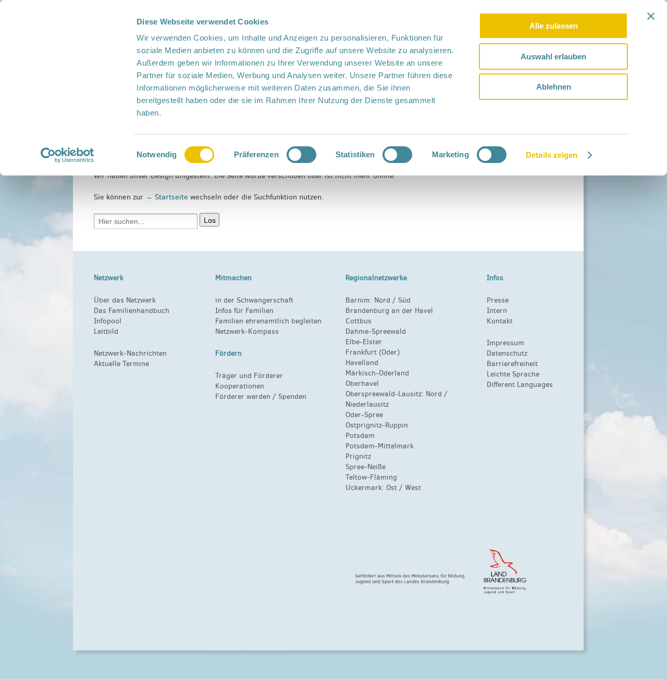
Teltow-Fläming (371, 477)
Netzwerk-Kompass (247, 331)
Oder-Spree (364, 415)
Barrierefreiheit (512, 364)
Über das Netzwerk (125, 300)
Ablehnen (553, 86)
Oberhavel (362, 383)
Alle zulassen (553, 25)
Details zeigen (551, 154)
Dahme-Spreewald (375, 331)
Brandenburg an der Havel (389, 311)
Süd (403, 300)
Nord (382, 300)
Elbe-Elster (363, 342)
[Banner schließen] (650, 16)
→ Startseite (167, 197)
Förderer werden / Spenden (260, 396)
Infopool (107, 321)
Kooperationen (239, 386)
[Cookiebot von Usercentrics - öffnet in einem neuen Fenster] (67, 155)
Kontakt (500, 321)
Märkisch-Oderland (377, 373)
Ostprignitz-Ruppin (376, 425)
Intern (497, 311)
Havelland (361, 363)
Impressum (505, 343)
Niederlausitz (367, 404)
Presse (498, 300)
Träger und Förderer (249, 376)
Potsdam (360, 436)
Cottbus (358, 321)
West (413, 488)
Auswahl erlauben (553, 56)
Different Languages (520, 384)
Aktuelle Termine (121, 364)
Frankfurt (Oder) (372, 352)
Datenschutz (507, 353)
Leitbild (106, 331)
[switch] (301, 154)
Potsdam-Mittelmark (379, 446)
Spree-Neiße (365, 467)
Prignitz (358, 456)
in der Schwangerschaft (254, 300)
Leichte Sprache (513, 374)
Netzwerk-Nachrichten (130, 353)
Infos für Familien (244, 311)
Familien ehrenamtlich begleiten (268, 321)
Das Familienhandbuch (131, 311)
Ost (391, 488)
